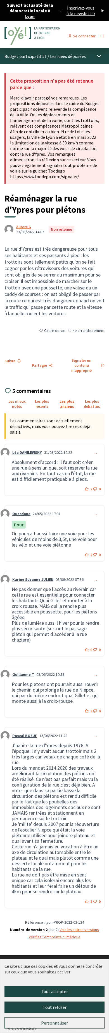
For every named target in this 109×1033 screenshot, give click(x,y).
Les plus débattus (92, 404)
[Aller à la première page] (41, 36)
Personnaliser (54, 1023)
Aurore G (23, 226)
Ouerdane (21, 513)
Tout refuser (55, 1007)
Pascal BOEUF (24, 735)
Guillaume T (23, 674)
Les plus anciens (67, 404)
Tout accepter (54, 991)
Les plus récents (42, 404)
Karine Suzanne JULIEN (32, 579)
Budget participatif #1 (25, 56)
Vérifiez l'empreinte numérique (54, 936)
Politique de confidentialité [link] (21, 1028)
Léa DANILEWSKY (27, 452)
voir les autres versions (79, 929)
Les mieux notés (17, 404)
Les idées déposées (68, 56)
